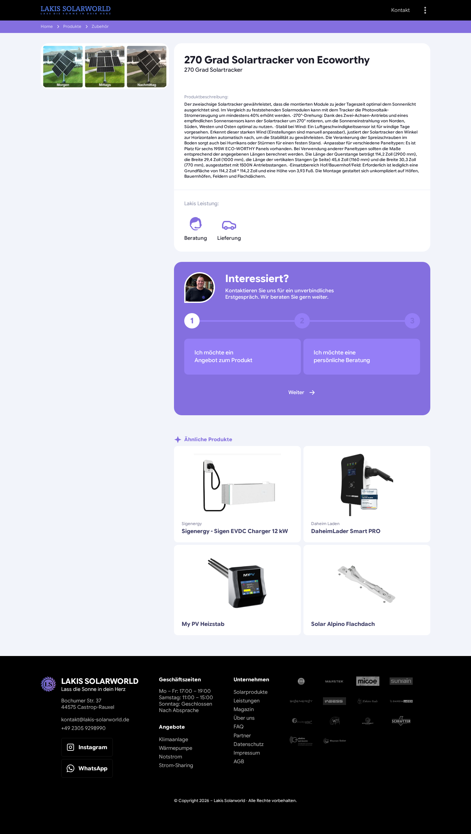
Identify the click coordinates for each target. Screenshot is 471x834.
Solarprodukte (251, 692)
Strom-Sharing (176, 765)
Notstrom (170, 757)
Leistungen (247, 701)
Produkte (72, 26)
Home (47, 26)
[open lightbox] (105, 66)
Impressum (247, 753)
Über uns (244, 718)
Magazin (244, 709)
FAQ (239, 727)
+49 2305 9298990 (83, 728)
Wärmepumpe (175, 748)
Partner (242, 736)
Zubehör (100, 26)
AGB (239, 761)
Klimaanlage (173, 739)
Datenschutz (249, 744)
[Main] (76, 10)
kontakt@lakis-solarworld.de (95, 720)
